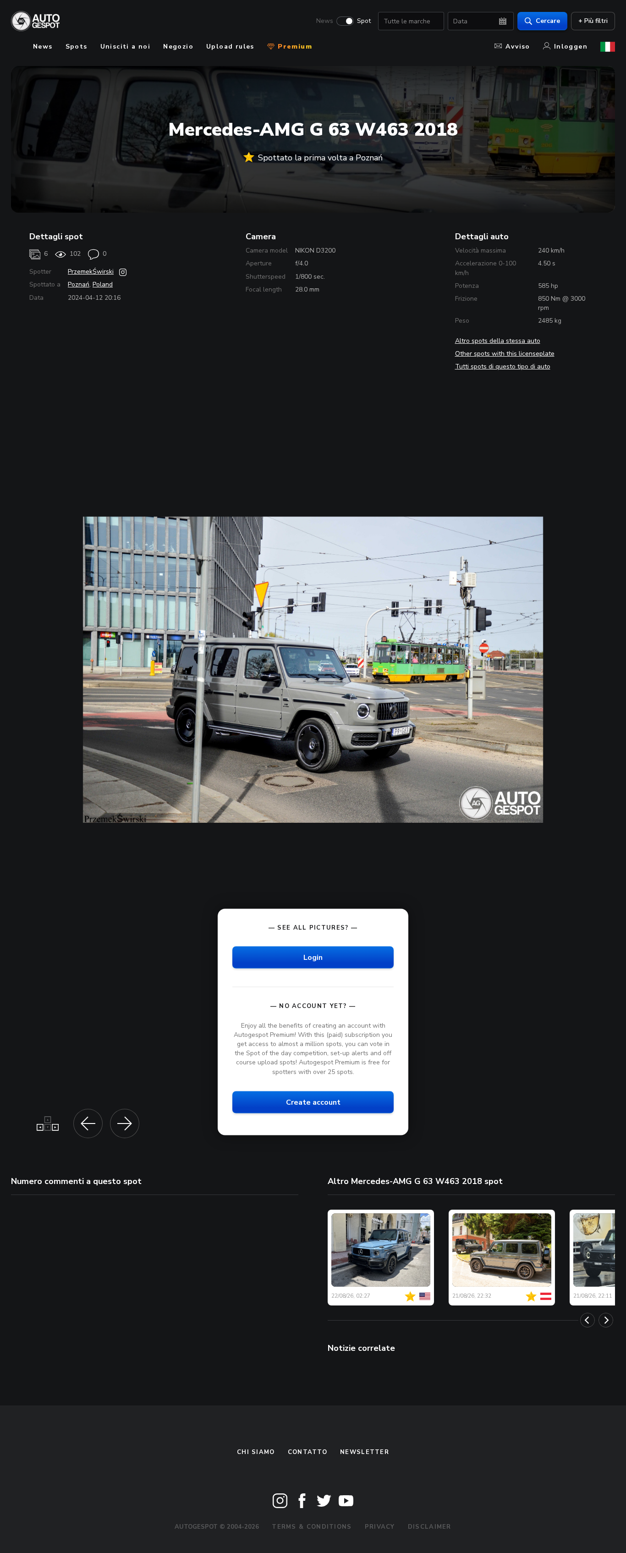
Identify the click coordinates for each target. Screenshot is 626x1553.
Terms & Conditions (311, 1527)
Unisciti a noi (125, 46)
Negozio (178, 46)
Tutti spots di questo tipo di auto (502, 366)
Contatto (307, 1452)
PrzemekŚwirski (91, 271)
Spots (77, 46)
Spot (364, 21)
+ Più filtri (593, 21)
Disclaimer (429, 1527)
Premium (293, 46)
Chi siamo (256, 1452)
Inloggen (571, 46)
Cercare (548, 21)
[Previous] (587, 1320)
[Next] (606, 1320)
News (324, 21)
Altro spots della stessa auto (497, 340)
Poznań (78, 284)
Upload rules (230, 46)
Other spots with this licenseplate (505, 353)
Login (313, 957)
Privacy (380, 1527)
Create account (313, 1102)
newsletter (364, 1452)
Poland (103, 284)
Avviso (517, 46)
